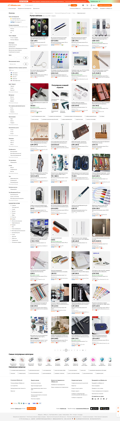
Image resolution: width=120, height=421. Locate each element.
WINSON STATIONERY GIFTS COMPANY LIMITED (101, 77)
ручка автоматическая (88, 373)
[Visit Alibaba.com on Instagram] (101, 399)
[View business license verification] (72, 419)
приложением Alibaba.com (82, 408)
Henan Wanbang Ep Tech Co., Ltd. (99, 46)
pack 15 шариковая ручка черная (38, 116)
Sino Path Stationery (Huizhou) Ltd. (99, 214)
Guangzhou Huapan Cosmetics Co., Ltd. (39, 149)
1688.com (46, 414)
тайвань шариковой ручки (91, 116)
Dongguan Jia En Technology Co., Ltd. (80, 110)
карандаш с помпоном (59, 373)
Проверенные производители (58, 384)
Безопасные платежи (36, 383)
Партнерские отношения (97, 393)
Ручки (74, 13)
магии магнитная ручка (34, 373)
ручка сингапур (35, 119)
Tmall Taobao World (53, 414)
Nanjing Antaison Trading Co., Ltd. (37, 279)
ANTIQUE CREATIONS (97, 147)
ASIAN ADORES (75, 147)
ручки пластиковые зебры (60, 370)
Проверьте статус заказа (97, 388)
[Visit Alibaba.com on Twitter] (98, 399)
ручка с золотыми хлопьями (73, 373)
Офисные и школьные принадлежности (44, 13)
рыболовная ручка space (34, 370)
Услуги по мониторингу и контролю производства (39, 395)
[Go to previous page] (55, 350)
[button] (69, 5)
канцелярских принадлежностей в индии (98, 370)
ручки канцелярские (47, 373)
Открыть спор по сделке (77, 388)
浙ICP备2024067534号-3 (95, 418)
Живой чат (74, 385)
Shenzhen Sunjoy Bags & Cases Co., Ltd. (100, 343)
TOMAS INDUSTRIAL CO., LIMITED (58, 341)
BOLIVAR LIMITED (76, 245)
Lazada (60, 414)
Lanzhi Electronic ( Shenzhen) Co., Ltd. (80, 79)
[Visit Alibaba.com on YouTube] (104, 399)
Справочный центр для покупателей (80, 383)
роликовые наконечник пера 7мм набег (50, 119)
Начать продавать (96, 385)
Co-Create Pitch (14, 385)
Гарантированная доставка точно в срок (38, 389)
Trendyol (75, 414)
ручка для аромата (73, 370)
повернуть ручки (22, 373)
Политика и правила (35, 398)
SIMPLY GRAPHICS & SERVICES (37, 76)
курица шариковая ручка (67, 119)
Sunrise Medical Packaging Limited (58, 310)
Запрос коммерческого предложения (59, 387)
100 (83, 350)
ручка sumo (83, 370)
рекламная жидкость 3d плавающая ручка (73, 116)
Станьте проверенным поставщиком (100, 391)
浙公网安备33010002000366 (82, 418)
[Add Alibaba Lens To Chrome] (31, 408)
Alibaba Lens (18, 408)
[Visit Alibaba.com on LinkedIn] (95, 399)
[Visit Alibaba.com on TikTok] (106, 399)
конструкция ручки (47, 370)
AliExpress (40, 414)
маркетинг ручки (79, 119)
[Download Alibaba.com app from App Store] (94, 408)
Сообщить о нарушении (77, 397)
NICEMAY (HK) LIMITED (97, 246)
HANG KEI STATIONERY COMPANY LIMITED (60, 76)
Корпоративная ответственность (18, 388)
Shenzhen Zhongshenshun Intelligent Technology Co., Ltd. (39, 245)
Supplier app (63, 408)
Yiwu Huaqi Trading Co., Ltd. (98, 111)
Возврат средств (75, 391)
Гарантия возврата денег (36, 385)
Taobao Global (66, 414)
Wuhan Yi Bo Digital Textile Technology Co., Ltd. (60, 278)
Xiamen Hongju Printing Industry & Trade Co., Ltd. (81, 278)
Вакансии (13, 391)
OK (25, 57)
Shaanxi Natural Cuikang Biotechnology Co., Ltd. (81, 45)
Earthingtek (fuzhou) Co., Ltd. (57, 245)
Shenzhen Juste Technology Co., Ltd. (59, 180)
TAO (71, 414)
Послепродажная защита (36, 392)
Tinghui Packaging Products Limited (59, 213)
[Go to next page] (85, 350)
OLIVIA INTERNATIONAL (56, 43)
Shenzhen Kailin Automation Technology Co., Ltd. (39, 211)
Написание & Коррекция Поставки (62, 13)
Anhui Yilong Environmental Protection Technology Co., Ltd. (39, 180)
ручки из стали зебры (91, 119)
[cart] (88, 5)
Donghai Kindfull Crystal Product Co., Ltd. (101, 181)
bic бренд (102, 116)
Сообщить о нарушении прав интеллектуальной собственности (79, 394)
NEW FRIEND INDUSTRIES (36, 111)
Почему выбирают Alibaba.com (17, 383)
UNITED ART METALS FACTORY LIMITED (60, 147)
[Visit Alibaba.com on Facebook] (92, 399)
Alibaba (31, 13)
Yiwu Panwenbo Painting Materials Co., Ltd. (81, 311)
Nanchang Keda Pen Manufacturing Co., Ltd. (101, 308)
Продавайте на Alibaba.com (98, 383)
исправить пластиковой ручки (55, 116)
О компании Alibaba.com (16, 380)
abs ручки (13, 373)
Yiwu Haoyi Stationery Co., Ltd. (78, 344)
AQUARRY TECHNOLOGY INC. (78, 211)
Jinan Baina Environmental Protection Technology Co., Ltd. (39, 44)
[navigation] (18, 182)
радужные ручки (100, 373)
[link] (118, 408)
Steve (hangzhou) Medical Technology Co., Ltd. (81, 178)
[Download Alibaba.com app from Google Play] (104, 408)
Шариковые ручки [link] (81, 13)
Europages (80, 414)
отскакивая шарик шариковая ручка (18, 370)
